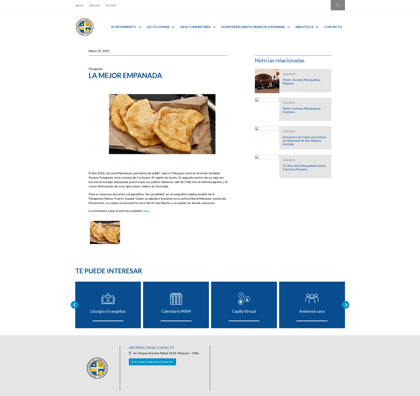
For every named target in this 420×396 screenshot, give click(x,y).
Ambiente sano (312, 311)
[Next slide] (345, 305)
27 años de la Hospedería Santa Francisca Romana (304, 167)
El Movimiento (123, 27)
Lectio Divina (158, 27)
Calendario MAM (176, 311)
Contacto (333, 27)
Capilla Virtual (244, 311)
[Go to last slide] (74, 305)
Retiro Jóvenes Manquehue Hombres (301, 110)
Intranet (110, 5)
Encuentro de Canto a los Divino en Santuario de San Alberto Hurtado (305, 140)
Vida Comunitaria (195, 27)
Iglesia (79, 5)
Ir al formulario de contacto (152, 361)
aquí (146, 211)
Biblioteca (304, 27)
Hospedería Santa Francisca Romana (253, 27)
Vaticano (94, 5)
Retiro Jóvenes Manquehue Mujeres (301, 81)
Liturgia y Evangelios (108, 311)
